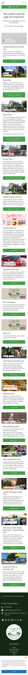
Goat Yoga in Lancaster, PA (13, 361)
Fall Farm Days (9, 394)
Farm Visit (7, 80)
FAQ (14, 654)
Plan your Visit (14, 651)
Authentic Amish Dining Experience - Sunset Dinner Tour (13, 530)
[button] (26, 657)
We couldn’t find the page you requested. (14, 596)
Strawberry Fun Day (11, 269)
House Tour (7, 115)
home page (20, 26)
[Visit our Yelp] (18, 620)
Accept (14, 671)
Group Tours (8, 159)
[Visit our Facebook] (3, 620)
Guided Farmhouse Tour (12, 197)
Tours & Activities (14, 649)
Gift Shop (14, 653)
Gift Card (6, 333)
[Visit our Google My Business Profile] (6, 620)
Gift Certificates (9, 302)
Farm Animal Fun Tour (12, 459)
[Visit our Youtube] (21, 620)
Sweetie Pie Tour (9, 228)
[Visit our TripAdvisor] (12, 620)
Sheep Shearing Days (11, 426)
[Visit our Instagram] (9, 620)
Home (14, 647)
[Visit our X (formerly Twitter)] (15, 620)
